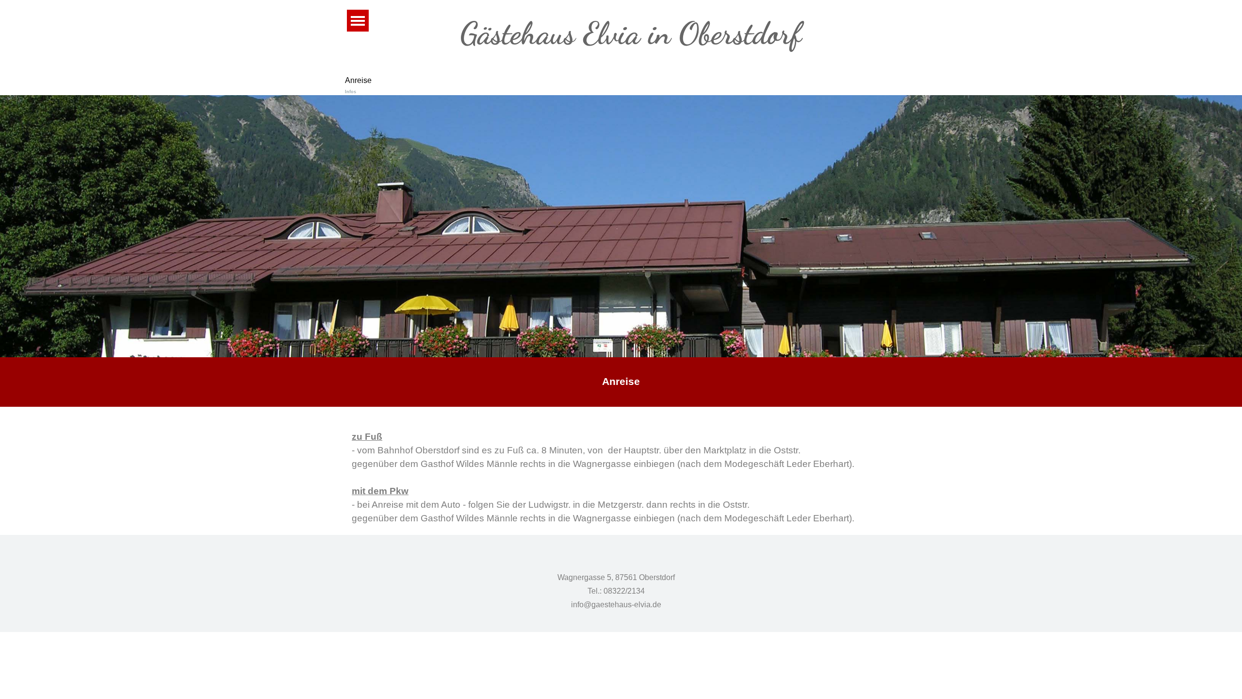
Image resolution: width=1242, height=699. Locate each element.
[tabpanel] (621, 382)
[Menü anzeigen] (358, 21)
